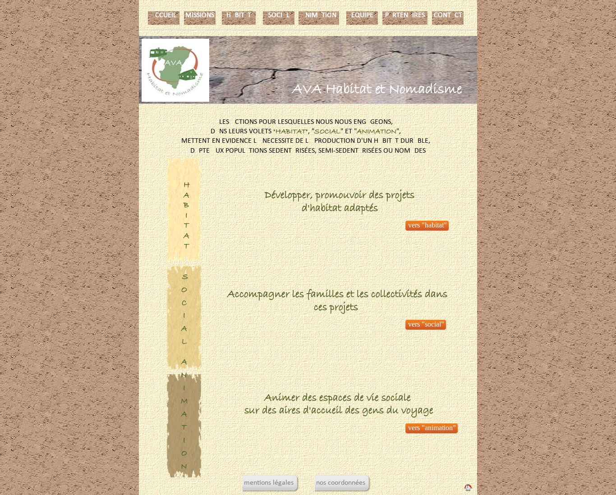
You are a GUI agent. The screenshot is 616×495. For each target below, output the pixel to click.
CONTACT (448, 15)
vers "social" (426, 324)
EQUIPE (362, 15)
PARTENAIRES (405, 15)
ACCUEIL (163, 15)
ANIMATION (318, 15)
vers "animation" (432, 427)
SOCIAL (279, 15)
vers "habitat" (427, 225)
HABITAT (238, 15)
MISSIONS (199, 15)
